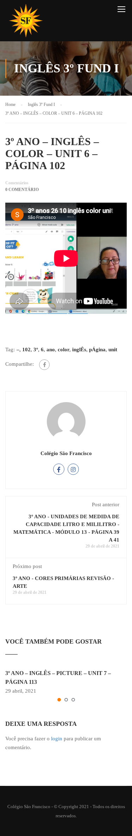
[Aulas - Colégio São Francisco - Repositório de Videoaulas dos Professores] (25, 22)
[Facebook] (44, 364)
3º (35, 349)
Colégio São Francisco (66, 453)
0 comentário (22, 189)
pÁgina (97, 349)
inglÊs (79, 349)
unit (112, 349)
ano (50, 349)
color (63, 349)
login (56, 738)
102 (26, 349)
